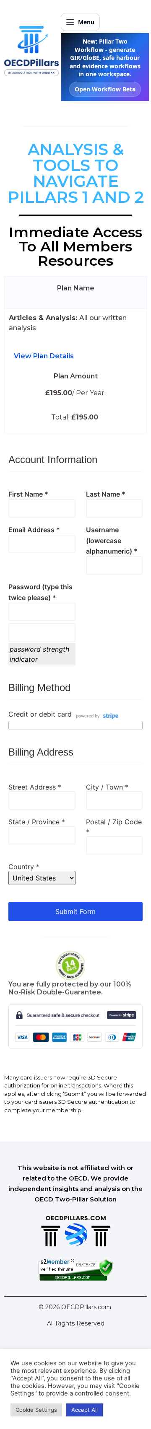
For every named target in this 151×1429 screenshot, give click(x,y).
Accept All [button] (84, 1409)
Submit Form (75, 911)
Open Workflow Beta (105, 89)
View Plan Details (44, 356)
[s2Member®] (75, 1278)
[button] (75, 356)
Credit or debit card (40, 714)
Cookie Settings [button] (36, 1409)
